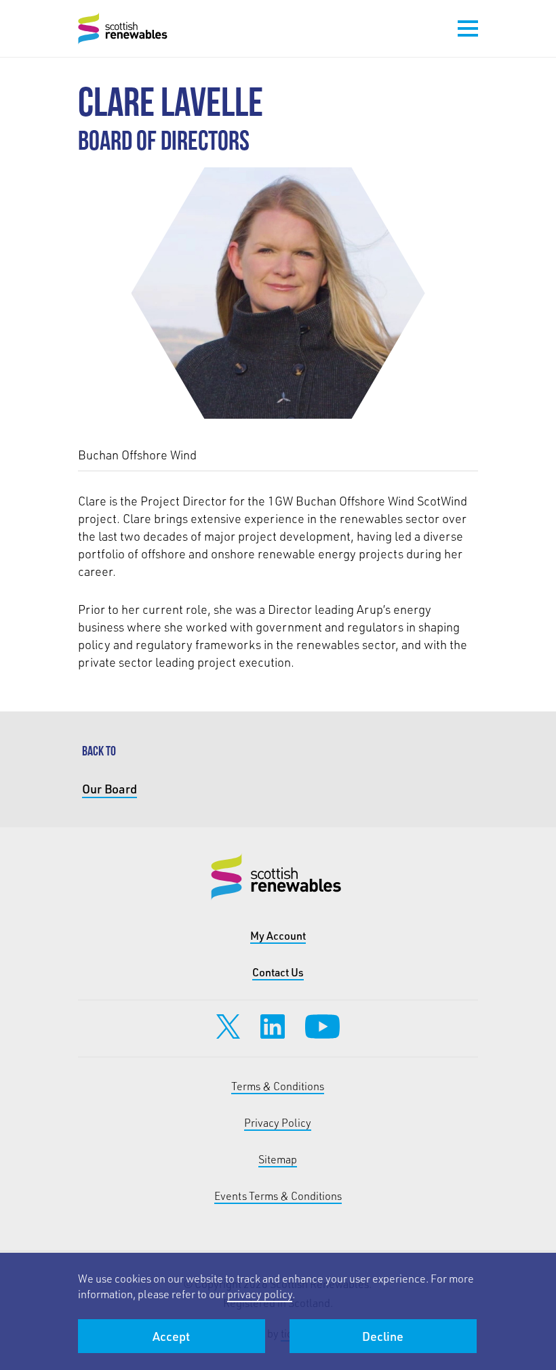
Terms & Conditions (277, 1086)
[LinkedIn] (272, 1026)
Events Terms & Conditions (278, 1195)
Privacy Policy (277, 1122)
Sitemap (277, 1159)
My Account (278, 935)
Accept (171, 1336)
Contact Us (278, 972)
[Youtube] (322, 1026)
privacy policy (259, 1294)
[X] (228, 1026)
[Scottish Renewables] (124, 28)
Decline (382, 1336)
